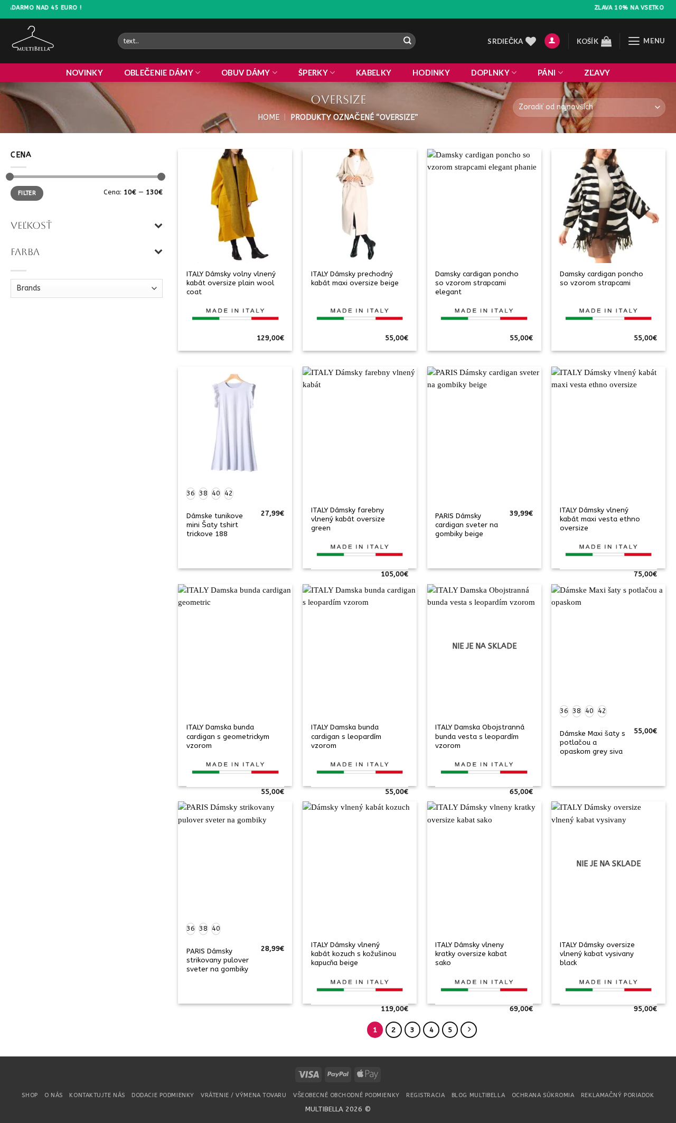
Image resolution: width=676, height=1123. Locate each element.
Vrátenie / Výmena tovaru (243, 1095)
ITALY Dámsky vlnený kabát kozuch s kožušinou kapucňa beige (353, 954)
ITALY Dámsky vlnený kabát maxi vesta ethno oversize (600, 519)
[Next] (469, 1030)
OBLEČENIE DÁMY (158, 72)
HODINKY (431, 72)
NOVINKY (84, 72)
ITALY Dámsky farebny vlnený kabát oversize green (348, 519)
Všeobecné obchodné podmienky (346, 1095)
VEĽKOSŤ (31, 225)
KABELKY (373, 72)
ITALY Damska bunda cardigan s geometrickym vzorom (227, 736)
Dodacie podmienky (163, 1095)
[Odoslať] (407, 41)
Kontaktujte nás (97, 1095)
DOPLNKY (490, 72)
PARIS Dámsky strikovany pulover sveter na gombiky (217, 960)
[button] (552, 41)
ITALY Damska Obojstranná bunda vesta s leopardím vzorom (479, 736)
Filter (27, 193)
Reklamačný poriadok (617, 1095)
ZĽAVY (597, 72)
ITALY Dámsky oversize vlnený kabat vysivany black (597, 954)
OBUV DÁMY (245, 72)
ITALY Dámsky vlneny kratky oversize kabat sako (471, 954)
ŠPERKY (313, 72)
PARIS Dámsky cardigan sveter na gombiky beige (466, 525)
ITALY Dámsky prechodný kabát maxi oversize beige (355, 278)
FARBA (25, 251)
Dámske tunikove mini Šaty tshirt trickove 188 (214, 525)
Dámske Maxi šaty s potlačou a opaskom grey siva (592, 742)
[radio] (190, 493)
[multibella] (56, 40)
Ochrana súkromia (543, 1095)
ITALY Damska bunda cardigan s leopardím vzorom (346, 736)
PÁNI (547, 72)
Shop (29, 1095)
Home (268, 117)
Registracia (425, 1095)
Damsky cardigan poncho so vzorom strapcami (601, 278)
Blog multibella (478, 1095)
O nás (53, 1095)
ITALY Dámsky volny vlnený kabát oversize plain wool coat (231, 283)
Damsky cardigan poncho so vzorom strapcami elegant (477, 283)
